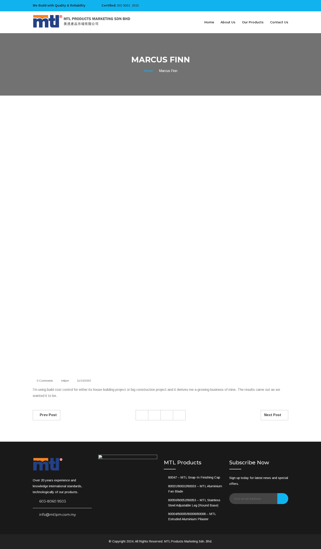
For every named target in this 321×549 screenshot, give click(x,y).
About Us (228, 22)
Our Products (253, 22)
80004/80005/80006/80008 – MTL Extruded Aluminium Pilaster (192, 516)
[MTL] (82, 21)
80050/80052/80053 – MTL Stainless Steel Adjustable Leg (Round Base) (194, 502)
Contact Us (279, 22)
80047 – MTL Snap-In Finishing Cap (194, 477)
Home (209, 22)
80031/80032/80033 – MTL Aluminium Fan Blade (195, 488)
